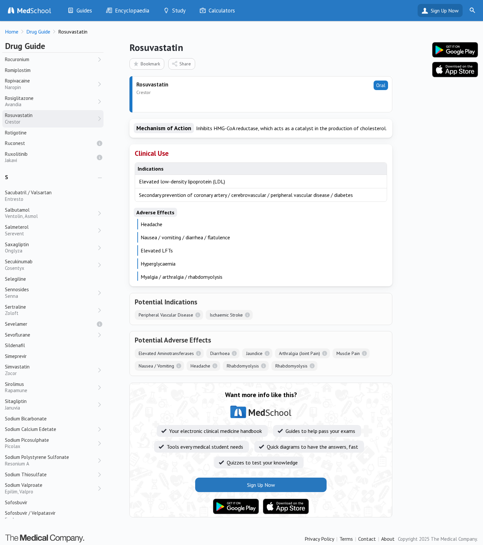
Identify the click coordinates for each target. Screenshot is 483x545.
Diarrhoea (220, 353)
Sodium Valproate (23, 488)
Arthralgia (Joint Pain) (299, 353)
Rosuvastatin (19, 118)
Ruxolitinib (16, 157)
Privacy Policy (319, 538)
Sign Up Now (445, 10)
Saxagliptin (17, 247)
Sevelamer (16, 324)
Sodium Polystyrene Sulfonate (37, 460)
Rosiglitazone (19, 101)
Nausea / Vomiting (156, 366)
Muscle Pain (348, 353)
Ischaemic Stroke (226, 315)
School (34, 10)
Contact (367, 538)
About (388, 538)
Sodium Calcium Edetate (30, 429)
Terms (346, 538)
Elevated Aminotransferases (166, 353)
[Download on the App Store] (286, 506)
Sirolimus (16, 387)
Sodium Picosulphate (27, 443)
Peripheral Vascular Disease (166, 315)
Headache (200, 366)
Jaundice (254, 353)
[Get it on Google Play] (236, 506)
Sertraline (15, 310)
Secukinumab (19, 264)
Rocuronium (17, 59)
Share (185, 64)
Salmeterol (17, 230)
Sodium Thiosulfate (26, 474)
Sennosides (17, 292)
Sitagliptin (16, 404)
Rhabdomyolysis (243, 366)
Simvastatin (17, 370)
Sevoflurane (17, 335)
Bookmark (150, 64)
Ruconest (15, 143)
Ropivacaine (17, 84)
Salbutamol (21, 213)
